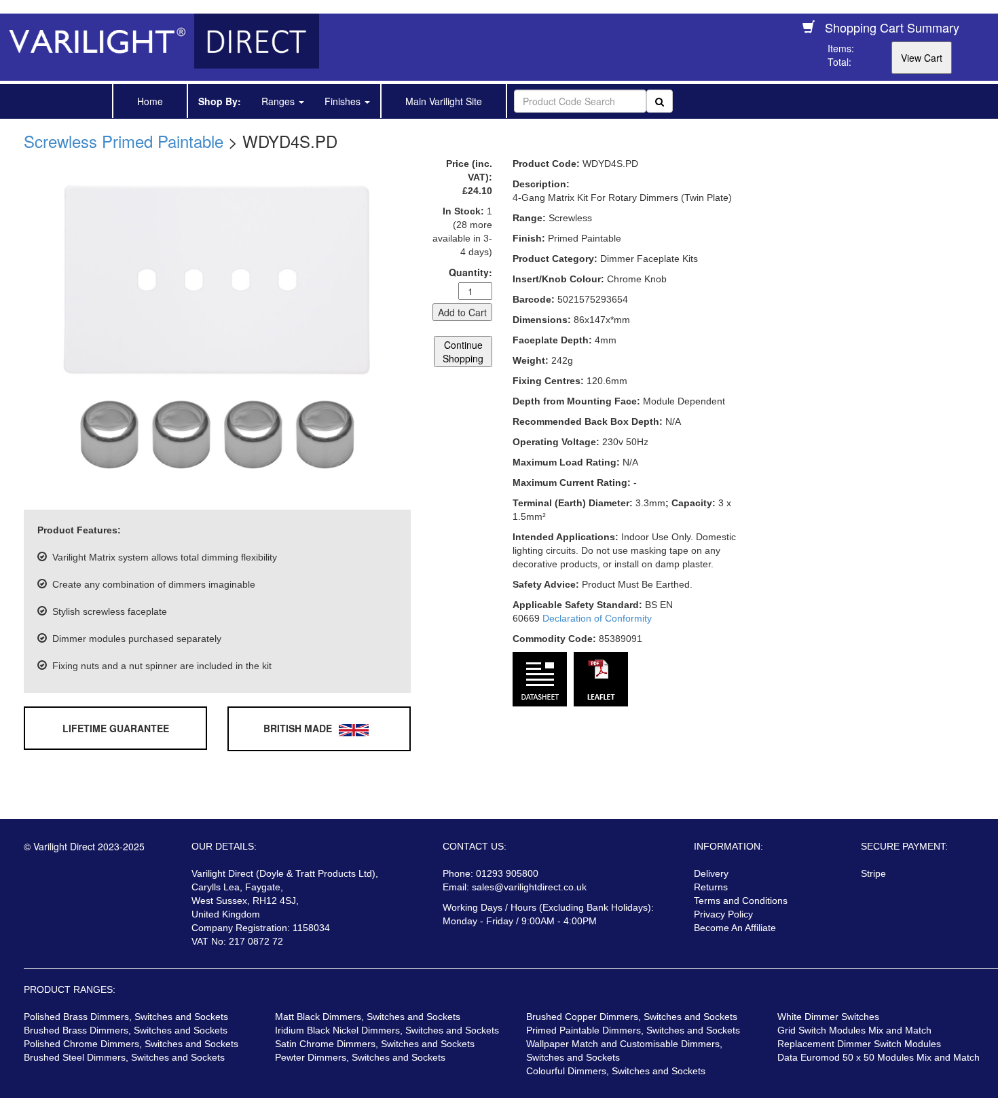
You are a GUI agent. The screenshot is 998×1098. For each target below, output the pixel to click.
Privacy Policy (723, 914)
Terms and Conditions (741, 900)
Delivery (711, 873)
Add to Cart (462, 312)
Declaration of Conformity (597, 618)
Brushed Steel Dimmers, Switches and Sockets (124, 1057)
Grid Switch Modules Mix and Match (854, 1030)
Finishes (344, 101)
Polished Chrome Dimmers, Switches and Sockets (131, 1043)
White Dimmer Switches (828, 1016)
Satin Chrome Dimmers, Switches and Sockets (375, 1043)
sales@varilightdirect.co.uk (529, 887)
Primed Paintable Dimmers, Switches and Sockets (633, 1030)
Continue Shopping (463, 351)
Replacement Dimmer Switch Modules (859, 1043)
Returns (711, 887)
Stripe (873, 873)
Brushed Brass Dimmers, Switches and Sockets (125, 1030)
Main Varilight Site (443, 101)
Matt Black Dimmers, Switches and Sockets (367, 1016)
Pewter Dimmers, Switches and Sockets (360, 1057)
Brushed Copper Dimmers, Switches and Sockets (631, 1016)
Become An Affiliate (735, 927)
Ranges (279, 101)
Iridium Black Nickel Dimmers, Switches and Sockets (387, 1030)
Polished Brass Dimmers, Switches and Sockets (126, 1016)
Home (150, 101)
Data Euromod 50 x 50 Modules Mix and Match (878, 1057)
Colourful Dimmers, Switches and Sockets (615, 1070)
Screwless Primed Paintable (123, 141)
